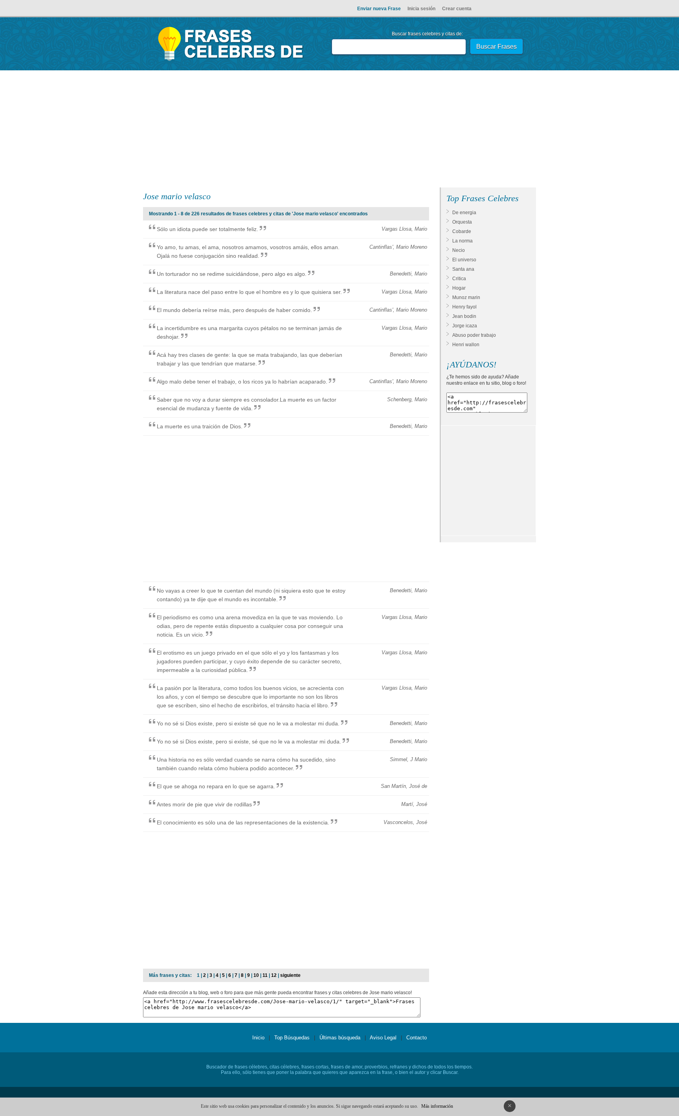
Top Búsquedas (292, 1038)
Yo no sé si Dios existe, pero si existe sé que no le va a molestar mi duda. (248, 723)
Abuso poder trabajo (474, 335)
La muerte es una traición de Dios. (199, 426)
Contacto (416, 1038)
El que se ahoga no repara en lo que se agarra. (216, 786)
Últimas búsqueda (339, 1038)
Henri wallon (465, 344)
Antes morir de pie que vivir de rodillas (204, 804)
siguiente (290, 975)
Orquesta (462, 222)
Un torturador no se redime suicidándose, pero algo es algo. (231, 274)
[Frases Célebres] (231, 61)
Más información (437, 1106)
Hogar (459, 288)
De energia (464, 212)
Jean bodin (464, 316)
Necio (458, 250)
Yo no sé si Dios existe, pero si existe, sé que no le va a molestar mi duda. (249, 741)
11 (265, 975)
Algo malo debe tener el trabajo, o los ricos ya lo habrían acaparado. (242, 381)
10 (256, 975)
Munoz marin (466, 297)
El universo (464, 259)
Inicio (258, 1038)
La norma (462, 241)
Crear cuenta (457, 8)
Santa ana (463, 269)
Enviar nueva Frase (379, 8)
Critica (459, 278)
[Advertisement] (339, 130)
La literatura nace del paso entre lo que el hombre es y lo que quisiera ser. (249, 292)
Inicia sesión (421, 8)
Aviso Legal (383, 1038)
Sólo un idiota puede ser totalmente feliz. (207, 229)
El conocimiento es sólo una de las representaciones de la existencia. (243, 822)
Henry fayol (464, 307)
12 (274, 975)
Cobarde (461, 231)
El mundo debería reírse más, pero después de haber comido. (234, 310)
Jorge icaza (464, 326)
